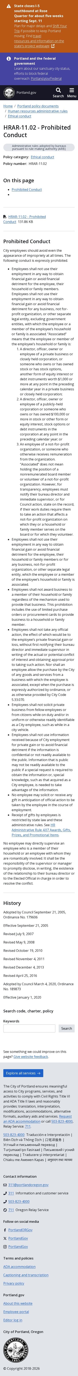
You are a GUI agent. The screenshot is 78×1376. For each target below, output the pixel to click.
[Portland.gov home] (19, 93)
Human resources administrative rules (38, 111)
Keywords (11, 1021)
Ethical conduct (19, 116)
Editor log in (12, 1320)
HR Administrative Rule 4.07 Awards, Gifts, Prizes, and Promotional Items (41, 830)
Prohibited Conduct (27, 189)
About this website (17, 1303)
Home (8, 106)
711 (28, 1126)
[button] (58, 92)
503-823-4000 (62, 1121)
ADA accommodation (19, 1266)
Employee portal (16, 1311)
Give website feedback (31, 1056)
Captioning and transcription (25, 1275)
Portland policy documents (38, 106)
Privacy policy (13, 1283)
